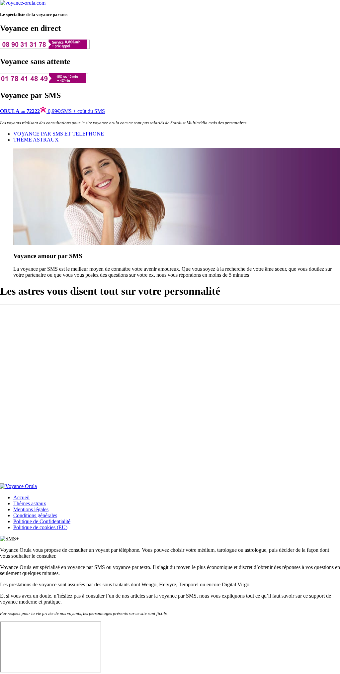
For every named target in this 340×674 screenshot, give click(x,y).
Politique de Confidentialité (41, 521)
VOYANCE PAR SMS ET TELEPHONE (58, 134)
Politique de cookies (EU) (40, 527)
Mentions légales (30, 509)
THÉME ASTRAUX (36, 140)
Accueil (21, 497)
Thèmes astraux (29, 503)
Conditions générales (35, 515)
